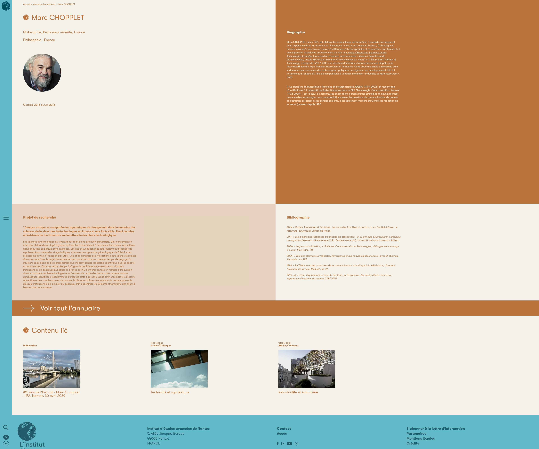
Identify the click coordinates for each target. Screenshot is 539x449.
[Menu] (6, 217)
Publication (30, 345)
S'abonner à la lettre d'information (435, 429)
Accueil (26, 4)
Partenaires (416, 433)
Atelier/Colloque (161, 345)
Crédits (412, 443)
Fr (6, 437)
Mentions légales (420, 438)
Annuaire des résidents (44, 4)
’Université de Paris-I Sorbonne (324, 90)
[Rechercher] (6, 427)
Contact (284, 429)
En (6, 443)
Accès (282, 433)
